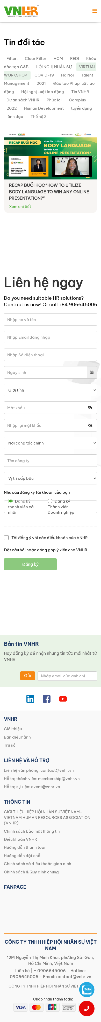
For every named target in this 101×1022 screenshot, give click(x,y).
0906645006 (24, 976)
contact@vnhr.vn (57, 770)
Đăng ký (30, 564)
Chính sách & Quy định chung (31, 872)
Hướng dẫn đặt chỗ (22, 855)
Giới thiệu (13, 728)
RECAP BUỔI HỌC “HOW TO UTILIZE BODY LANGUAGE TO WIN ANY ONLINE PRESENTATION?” (49, 192)
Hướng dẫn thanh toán (25, 847)
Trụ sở (10, 745)
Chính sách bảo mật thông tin (32, 831)
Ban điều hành (17, 737)
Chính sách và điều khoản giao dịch (37, 863)
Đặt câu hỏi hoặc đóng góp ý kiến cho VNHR (45, 549)
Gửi (27, 675)
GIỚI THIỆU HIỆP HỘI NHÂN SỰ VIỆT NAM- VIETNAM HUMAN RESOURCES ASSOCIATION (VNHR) (47, 817)
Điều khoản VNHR (20, 839)
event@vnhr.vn (45, 786)
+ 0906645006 (50, 970)
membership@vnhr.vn (59, 778)
